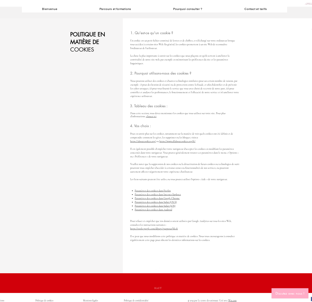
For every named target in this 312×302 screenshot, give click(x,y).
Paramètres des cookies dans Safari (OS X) (156, 202)
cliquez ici (151, 116)
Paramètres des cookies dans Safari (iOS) (155, 205)
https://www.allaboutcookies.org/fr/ (177, 141)
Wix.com (232, 300)
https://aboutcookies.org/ (143, 141)
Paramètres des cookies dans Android (153, 209)
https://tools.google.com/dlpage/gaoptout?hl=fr (154, 228)
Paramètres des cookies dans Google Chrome (157, 198)
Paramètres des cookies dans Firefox (153, 190)
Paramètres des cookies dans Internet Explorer (158, 194)
